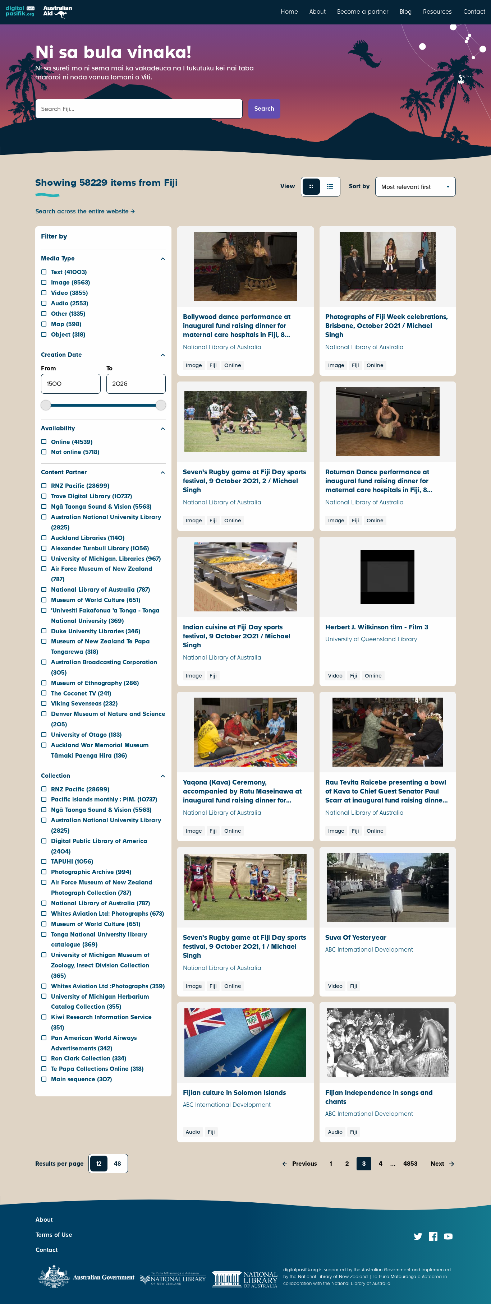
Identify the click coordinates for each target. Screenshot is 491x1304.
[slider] (46, 405)
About (317, 11)
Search (264, 108)
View (287, 186)
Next (437, 1163)
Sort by (359, 186)
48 (117, 1163)
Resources (437, 11)
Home (289, 11)
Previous (304, 1163)
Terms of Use (54, 1235)
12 (98, 1163)
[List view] (330, 186)
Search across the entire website (83, 211)
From (48, 368)
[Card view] (311, 186)
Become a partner (362, 11)
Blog (406, 11)
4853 (410, 1163)
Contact (474, 11)
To (109, 368)
